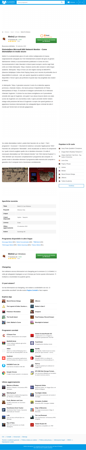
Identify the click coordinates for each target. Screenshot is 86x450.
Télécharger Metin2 (8, 245)
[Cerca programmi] (61, 2)
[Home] (2, 32)
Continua (71, 185)
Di (12, 39)
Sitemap (24, 437)
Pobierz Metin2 (36, 245)
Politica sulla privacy (45, 440)
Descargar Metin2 (7, 242)
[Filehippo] (8, 2)
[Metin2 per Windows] (4, 39)
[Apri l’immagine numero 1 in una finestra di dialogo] (42, 175)
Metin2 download (22, 245)
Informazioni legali (59, 440)
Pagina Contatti (32, 290)
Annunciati (16, 437)
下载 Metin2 (36, 242)
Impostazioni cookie (8, 442)
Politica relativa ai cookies (29, 440)
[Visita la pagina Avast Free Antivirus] (46, 35)
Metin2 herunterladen (22, 242)
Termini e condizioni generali (10, 440)
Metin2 (17, 36)
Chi (3, 437)
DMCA (69, 440)
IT (80, 2)
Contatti (8, 437)
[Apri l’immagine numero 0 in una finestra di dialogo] (15, 175)
